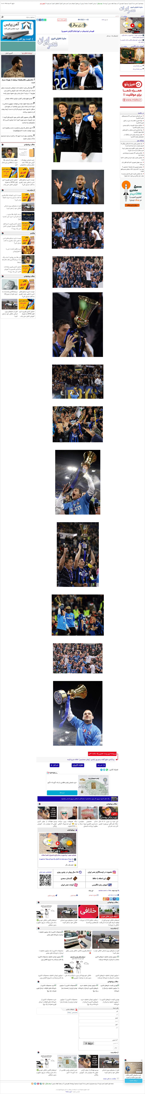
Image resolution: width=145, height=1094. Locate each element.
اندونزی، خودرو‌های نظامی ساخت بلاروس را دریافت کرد (132, 41)
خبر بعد (99, 765)
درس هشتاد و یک (138, 69)
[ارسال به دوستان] (80, 19)
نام (117, 1011)
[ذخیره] (82, 20)
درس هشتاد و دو (138, 66)
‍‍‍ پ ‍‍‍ (86, 19)
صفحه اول (141, 3)
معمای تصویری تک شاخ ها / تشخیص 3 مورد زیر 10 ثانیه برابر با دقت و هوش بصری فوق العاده (132, 169)
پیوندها (72, 1084)
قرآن (61, 3)
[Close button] (142, 1060)
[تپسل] (48, 773)
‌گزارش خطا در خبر (62, 20)
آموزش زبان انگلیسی (100, 884)
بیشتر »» (124, 16)
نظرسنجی (122, 3)
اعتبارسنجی (74, 1012)
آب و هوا (116, 3)
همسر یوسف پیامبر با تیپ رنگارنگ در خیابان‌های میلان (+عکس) (134, 136)
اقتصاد (90, 3)
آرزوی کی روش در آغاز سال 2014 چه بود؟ (107, 16)
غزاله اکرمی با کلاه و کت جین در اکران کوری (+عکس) (133, 122)
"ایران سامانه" (68, 1092)
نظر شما (115, 1008)
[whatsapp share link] (45, 20)
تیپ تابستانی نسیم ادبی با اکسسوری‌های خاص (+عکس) (133, 117)
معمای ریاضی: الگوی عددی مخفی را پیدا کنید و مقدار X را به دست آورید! (133, 149)
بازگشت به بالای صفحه (109, 1079)
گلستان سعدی (66, 878)
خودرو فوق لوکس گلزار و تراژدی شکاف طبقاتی (18, 99)
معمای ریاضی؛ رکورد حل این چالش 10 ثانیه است (132, 159)
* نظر (116, 1025)
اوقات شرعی (110, 3)
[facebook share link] (40, 20)
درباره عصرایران (93, 1084)
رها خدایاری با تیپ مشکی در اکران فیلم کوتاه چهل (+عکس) (133, 131)
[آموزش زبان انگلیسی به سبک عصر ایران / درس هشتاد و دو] (132, 56)
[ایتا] (104, 898)
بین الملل (78, 3)
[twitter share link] (37, 20)
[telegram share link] (43, 20)
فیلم (53, 3)
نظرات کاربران (78, 765)
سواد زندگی (100, 3)
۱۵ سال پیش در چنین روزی (67, 872)
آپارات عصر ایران (67, 884)
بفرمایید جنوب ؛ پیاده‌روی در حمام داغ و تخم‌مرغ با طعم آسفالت (133, 36)
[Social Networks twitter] (104, 770)
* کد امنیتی (115, 1040)
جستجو (126, 3)
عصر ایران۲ (101, 1084)
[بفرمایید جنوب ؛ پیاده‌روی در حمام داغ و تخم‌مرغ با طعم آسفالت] (132, 25)
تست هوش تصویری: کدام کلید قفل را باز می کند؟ (133, 163)
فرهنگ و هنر (72, 3)
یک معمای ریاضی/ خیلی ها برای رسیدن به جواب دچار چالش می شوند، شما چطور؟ (132, 175)
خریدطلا (62, 793)
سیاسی (94, 3)
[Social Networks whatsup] (107, 770)
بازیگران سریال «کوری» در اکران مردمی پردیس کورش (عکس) (133, 126)
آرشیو (130, 3)
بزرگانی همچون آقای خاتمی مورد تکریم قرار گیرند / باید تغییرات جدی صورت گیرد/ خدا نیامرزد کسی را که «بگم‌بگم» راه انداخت (18, 120)
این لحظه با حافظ (99, 878)
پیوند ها (105, 3)
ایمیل (116, 1018)
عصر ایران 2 (48, 3)
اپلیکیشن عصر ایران (45, 872)
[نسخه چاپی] (78, 19)
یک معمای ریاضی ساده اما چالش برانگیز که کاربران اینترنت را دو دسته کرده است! (132, 145)
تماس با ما (135, 3)
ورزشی (82, 3)
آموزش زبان (42, 3)
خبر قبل (55, 765)
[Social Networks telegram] (101, 770)
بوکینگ (69, 1012)
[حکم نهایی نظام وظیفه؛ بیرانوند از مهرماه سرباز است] (18, 66)
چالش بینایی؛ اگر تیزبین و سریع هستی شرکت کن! (133, 154)
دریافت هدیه (133, 1081)
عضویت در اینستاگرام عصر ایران (100, 872)
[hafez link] (78, 25)
